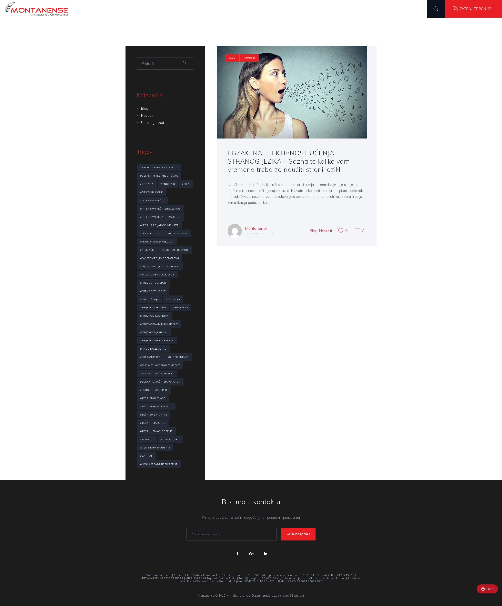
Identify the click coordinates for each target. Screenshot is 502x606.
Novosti (249, 57)
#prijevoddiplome (153, 307)
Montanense (256, 228)
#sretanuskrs (150, 356)
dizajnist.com (280, 595)
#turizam (147, 439)
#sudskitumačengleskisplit (160, 365)
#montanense (177, 233)
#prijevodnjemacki (153, 332)
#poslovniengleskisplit (157, 274)
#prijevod (173, 299)
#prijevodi (180, 307)
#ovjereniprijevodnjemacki (160, 266)
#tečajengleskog (152, 398)
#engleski (168, 183)
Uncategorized (152, 122)
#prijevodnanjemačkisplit (159, 324)
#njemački (147, 249)
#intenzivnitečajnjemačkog (160, 216)
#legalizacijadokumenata (159, 225)
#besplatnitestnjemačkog (159, 175)
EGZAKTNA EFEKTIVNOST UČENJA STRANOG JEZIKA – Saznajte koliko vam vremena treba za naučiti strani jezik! (289, 161)
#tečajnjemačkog (153, 422)
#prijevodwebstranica (157, 340)
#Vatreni (146, 455)
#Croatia (147, 183)
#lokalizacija (150, 233)
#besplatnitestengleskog (159, 167)
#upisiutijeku (170, 439)
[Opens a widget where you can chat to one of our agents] (487, 594)
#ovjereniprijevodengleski (159, 258)
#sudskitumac (178, 356)
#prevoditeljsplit (153, 291)
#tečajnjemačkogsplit (156, 431)
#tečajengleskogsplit (156, 406)
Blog (232, 57)
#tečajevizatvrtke (153, 414)
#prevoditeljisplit (153, 282)
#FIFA (185, 183)
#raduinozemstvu (153, 348)
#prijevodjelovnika (154, 315)
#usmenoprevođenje (155, 447)
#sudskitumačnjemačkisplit (160, 381)
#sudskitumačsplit (153, 389)
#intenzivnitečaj (152, 200)
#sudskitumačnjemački (156, 373)
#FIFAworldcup (151, 192)
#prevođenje (149, 299)
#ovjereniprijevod (175, 249)
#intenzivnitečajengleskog (160, 208)
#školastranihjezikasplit (158, 464)
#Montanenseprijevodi (156, 241)
